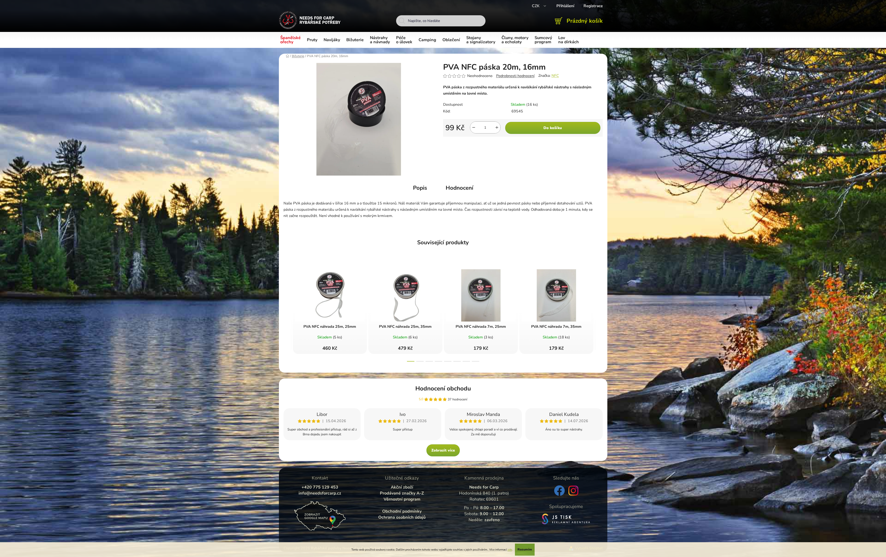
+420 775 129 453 (320, 487)
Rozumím (524, 549)
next (599, 314)
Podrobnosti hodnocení (515, 75)
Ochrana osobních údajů (402, 517)
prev (287, 314)
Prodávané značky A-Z (402, 493)
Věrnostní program (402, 499)
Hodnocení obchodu (443, 388)
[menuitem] (291, 40)
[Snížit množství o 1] (473, 127)
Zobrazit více (443, 450)
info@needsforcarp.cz (320, 493)
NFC (555, 75)
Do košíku (552, 127)
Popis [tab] (420, 188)
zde (510, 549)
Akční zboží (402, 487)
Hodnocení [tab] (459, 188)
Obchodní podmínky (402, 511)
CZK (536, 6)
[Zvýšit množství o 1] (496, 127)
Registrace (593, 6)
